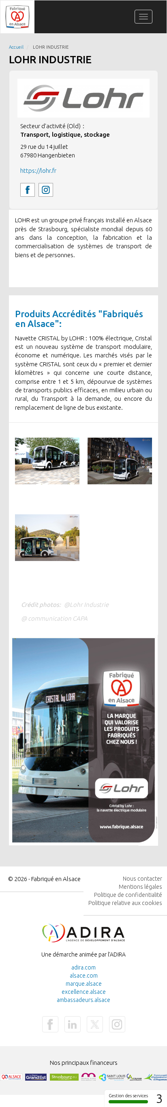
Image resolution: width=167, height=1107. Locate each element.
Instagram (117, 1024)
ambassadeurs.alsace (83, 1000)
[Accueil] (17, 16)
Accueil (16, 47)
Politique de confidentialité (128, 895)
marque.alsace (84, 983)
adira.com (83, 967)
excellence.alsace (84, 992)
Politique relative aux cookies (125, 903)
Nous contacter (142, 878)
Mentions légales (140, 886)
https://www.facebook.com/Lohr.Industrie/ (27, 190)
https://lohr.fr (38, 170)
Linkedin (72, 1024)
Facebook (50, 1024)
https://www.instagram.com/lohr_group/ (46, 190)
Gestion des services (128, 1095)
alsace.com (84, 975)
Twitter (95, 1024)
